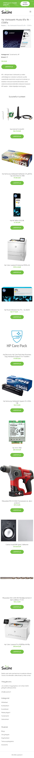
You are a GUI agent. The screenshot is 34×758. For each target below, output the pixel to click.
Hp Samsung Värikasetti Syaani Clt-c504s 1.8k (17, 402)
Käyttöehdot (5, 738)
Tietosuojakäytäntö (7, 741)
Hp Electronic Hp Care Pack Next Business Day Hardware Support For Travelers (17, 355)
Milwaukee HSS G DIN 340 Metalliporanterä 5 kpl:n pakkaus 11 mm (17, 599)
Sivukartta (4, 745)
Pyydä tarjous (25, 3)
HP (18, 54)
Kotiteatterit (5, 706)
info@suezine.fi (6, 692)
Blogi (3, 731)
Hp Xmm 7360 (17, 448)
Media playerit (5, 712)
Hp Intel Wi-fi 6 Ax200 (17, 129)
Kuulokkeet (4, 709)
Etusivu (3, 25)
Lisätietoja (9, 67)
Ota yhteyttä (5, 734)
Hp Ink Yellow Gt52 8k (17, 220)
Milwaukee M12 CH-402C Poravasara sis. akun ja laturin (17, 502)
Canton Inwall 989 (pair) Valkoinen (17, 544)
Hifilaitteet (4, 702)
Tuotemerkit (13, 54)
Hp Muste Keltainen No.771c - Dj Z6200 (17, 310)
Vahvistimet (5, 719)
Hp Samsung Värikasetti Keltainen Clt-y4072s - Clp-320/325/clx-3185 (17, 175)
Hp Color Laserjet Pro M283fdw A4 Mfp (17, 644)
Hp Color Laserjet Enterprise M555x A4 (17, 265)
